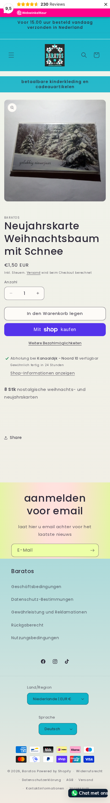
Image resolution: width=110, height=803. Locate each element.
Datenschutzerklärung (41, 780)
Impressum (79, 788)
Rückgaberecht (27, 625)
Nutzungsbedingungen (35, 638)
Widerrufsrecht (89, 771)
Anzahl (10, 282)
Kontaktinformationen (45, 788)
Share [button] (16, 437)
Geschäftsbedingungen (36, 586)
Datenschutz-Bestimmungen (42, 599)
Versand (34, 273)
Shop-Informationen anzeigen (42, 373)
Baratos (29, 771)
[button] (11, 55)
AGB (69, 780)
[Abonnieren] (92, 550)
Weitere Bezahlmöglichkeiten (55, 343)
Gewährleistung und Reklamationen (49, 612)
